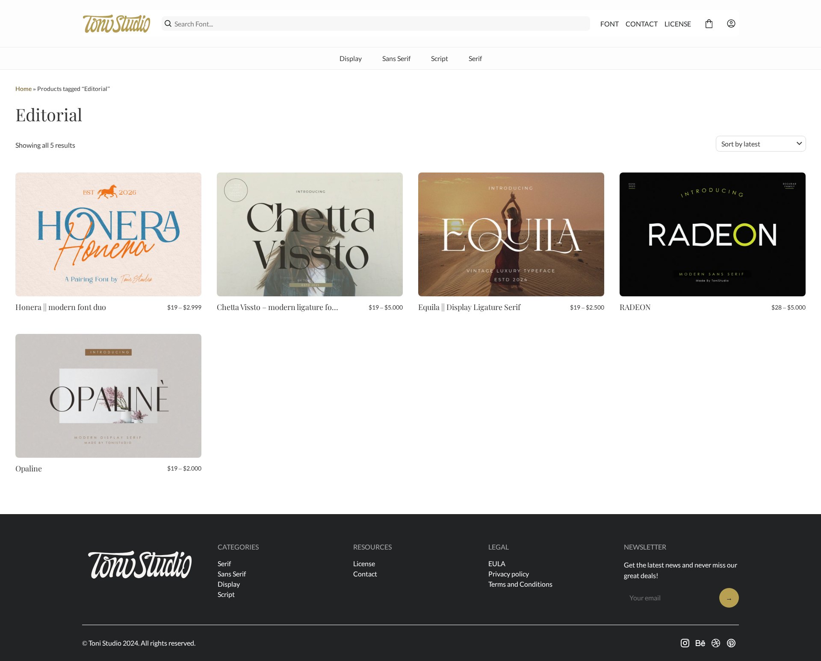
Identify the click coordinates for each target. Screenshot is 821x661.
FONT (609, 24)
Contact (365, 574)
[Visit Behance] (700, 643)
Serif (475, 58)
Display (351, 58)
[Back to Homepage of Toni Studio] (116, 23)
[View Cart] (709, 23)
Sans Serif (396, 58)
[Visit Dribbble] (716, 643)
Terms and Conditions (520, 584)
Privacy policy (508, 574)
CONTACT (642, 24)
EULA (496, 563)
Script (439, 58)
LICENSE (677, 24)
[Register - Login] (731, 23)
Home (23, 88)
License (364, 563)
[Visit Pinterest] (731, 643)
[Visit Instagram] (685, 643)
